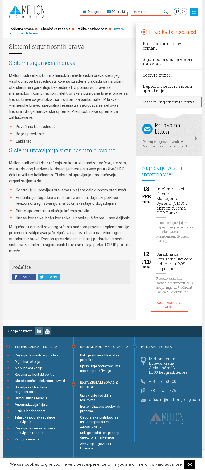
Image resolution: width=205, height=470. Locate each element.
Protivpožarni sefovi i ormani (164, 46)
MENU (194, 12)
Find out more (168, 464)
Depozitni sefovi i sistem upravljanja (167, 88)
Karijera (95, 11)
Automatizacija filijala (31, 405)
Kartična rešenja (27, 439)
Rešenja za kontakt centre (34, 374)
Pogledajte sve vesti (169, 305)
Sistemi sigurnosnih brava (169, 102)
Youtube (47, 331)
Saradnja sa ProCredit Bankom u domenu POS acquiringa (174, 261)
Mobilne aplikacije (29, 368)
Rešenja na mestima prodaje (36, 355)
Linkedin (39, 331)
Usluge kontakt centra (104, 346)
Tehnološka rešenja (54, 29)
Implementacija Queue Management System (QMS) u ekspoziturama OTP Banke (172, 200)
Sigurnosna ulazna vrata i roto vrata (167, 61)
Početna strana (22, 29)
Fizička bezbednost (91, 29)
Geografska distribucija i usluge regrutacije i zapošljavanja (99, 421)
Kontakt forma (156, 346)
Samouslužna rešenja (31, 398)
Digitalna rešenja (27, 362)
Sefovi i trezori (157, 75)
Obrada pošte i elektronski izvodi (40, 381)
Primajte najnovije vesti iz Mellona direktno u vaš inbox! (165, 135)
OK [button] (189, 465)
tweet (49, 278)
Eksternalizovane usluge (99, 384)
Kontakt (118, 11)
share (24, 278)
